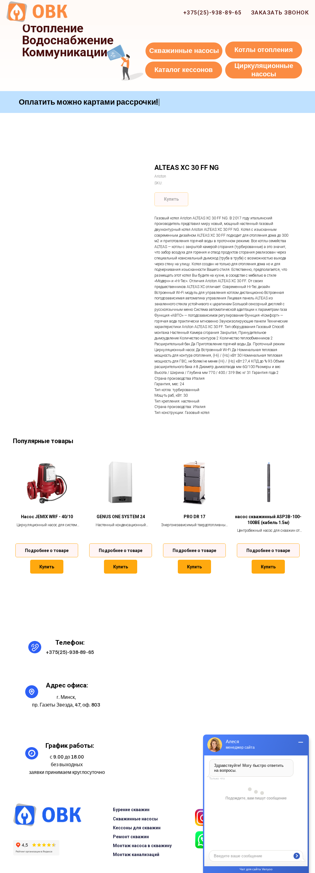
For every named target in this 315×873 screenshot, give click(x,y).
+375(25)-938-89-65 (212, 12)
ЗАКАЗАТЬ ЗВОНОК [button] (280, 12)
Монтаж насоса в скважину (142, 845)
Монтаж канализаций (136, 854)
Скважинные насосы (135, 818)
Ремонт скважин (131, 836)
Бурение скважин (131, 809)
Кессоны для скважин (137, 827)
